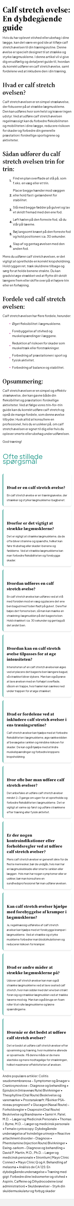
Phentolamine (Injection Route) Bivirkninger (34, 1143)
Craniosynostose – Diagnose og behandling (34, 1085)
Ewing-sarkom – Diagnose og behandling (33, 1148)
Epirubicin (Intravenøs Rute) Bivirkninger (31, 1090)
